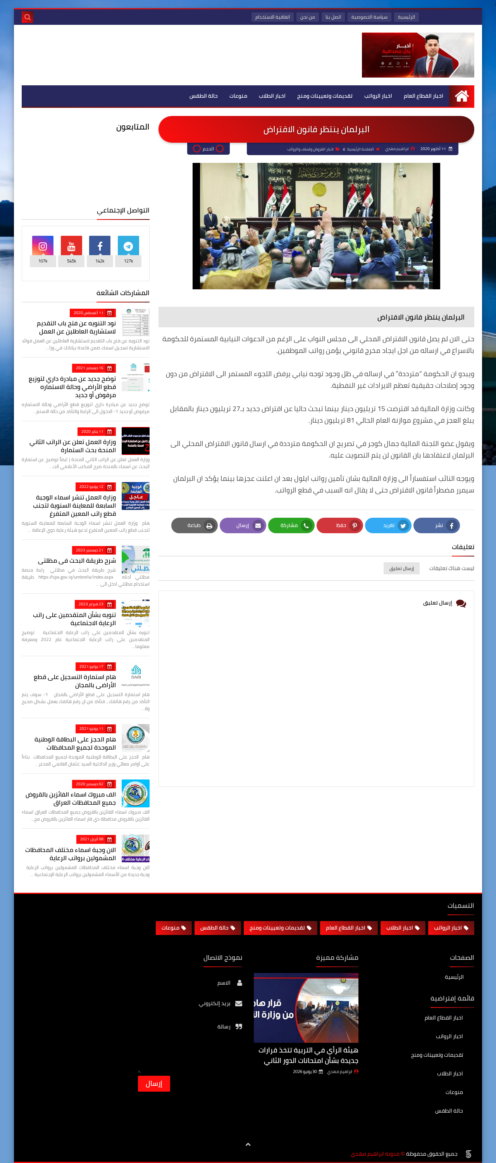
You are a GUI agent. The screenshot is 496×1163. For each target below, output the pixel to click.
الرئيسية (406, 16)
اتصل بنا (333, 16)
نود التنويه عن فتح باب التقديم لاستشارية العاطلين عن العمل (76, 327)
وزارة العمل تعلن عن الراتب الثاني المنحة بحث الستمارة (72, 446)
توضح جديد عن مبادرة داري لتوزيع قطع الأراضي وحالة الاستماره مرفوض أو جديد (72, 387)
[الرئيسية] (461, 96)
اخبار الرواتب (378, 96)
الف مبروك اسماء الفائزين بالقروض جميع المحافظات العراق (71, 798)
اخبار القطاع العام (423, 96)
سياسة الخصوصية (369, 16)
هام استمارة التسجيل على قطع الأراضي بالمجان (75, 681)
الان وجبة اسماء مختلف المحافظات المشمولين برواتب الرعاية (70, 854)
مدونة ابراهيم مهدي (375, 1154)
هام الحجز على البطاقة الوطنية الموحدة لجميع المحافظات (75, 743)
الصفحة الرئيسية (360, 149)
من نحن (307, 16)
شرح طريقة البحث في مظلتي (77, 560)
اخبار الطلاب (272, 96)
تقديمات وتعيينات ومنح (325, 96)
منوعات (238, 96)
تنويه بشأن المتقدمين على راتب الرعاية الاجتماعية (74, 619)
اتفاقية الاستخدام (272, 16)
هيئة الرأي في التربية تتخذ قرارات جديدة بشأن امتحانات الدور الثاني (308, 1055)
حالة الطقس (203, 96)
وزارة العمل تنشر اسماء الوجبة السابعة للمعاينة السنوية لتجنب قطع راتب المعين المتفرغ (74, 505)
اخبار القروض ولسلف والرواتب (310, 149)
